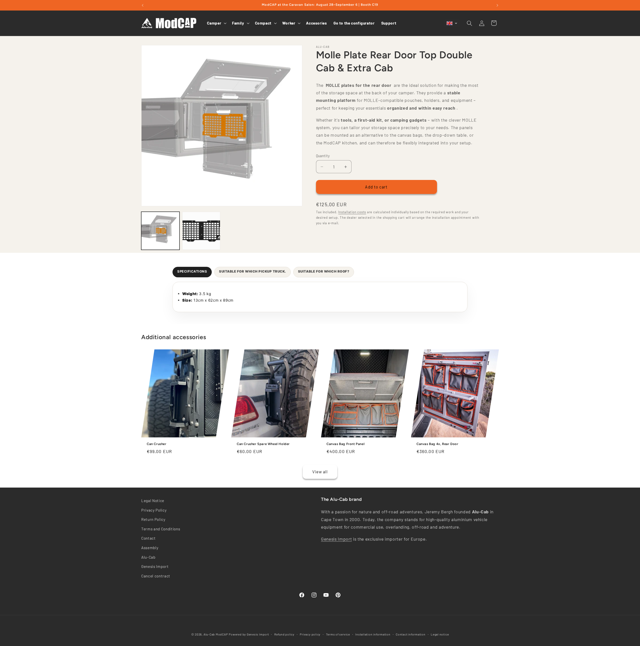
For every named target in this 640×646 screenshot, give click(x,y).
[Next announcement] (497, 5)
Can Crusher (156, 444)
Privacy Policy (153, 510)
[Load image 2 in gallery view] (201, 231)
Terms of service (338, 634)
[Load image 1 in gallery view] (160, 231)
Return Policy (153, 519)
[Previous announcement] (142, 5)
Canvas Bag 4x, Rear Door (437, 444)
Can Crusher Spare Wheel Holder (263, 444)
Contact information (411, 634)
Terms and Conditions (160, 529)
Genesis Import (154, 566)
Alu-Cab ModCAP (216, 634)
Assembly (149, 547)
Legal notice (440, 634)
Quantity (323, 156)
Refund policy (284, 634)
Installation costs (352, 212)
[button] (216, 23)
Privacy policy (310, 634)
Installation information (372, 634)
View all (320, 471)
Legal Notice (152, 500)
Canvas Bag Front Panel (345, 444)
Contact (148, 538)
